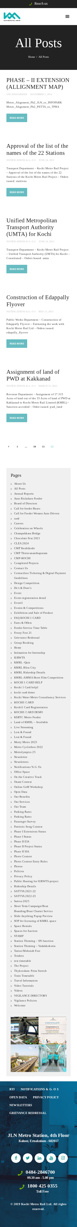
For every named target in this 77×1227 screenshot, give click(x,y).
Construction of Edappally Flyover (37, 300)
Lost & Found (22, 732)
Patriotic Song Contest (28, 826)
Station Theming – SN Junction (34, 940)
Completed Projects (26, 563)
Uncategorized (16, 94)
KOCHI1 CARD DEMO (28, 712)
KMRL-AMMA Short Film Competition (39, 677)
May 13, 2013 (45, 311)
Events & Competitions (29, 607)
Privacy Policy (23, 876)
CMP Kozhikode (24, 548)
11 (44, 446)
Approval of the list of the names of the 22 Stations (37, 149)
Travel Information (26, 980)
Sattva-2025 (22, 901)
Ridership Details (25, 886)
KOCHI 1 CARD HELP (28, 682)
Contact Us (21, 568)
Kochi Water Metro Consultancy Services (40, 697)
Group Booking (24, 642)
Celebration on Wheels (28, 528)
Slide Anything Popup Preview (33, 916)
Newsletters (21, 761)
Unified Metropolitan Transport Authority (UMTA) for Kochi (31, 227)
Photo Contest (23, 856)
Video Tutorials (24, 985)
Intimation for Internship (29, 652)
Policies (19, 871)
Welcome (20, 1005)
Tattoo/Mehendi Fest (27, 950)
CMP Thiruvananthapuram (30, 553)
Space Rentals (23, 926)
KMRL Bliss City (25, 667)
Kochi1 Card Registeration (31, 707)
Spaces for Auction (26, 930)
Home (31, 56)
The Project (21, 965)
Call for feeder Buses (27, 508)
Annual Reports (24, 493)
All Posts (19, 488)
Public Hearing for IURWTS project (36, 881)
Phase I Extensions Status (30, 831)
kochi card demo (24, 692)
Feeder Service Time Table (30, 627)
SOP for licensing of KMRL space (35, 920)
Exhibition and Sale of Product (33, 612)
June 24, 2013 (46, 160)
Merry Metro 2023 (25, 742)
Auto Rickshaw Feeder (28, 498)
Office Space (22, 771)
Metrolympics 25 (25, 752)
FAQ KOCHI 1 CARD (27, 617)
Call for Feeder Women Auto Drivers (36, 513)
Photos (18, 866)
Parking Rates (23, 811)
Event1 (18, 602)
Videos (18, 990)
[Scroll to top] (69, 1220)
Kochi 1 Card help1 (26, 687)
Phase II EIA (22, 841)
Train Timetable (24, 975)
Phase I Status (22, 836)
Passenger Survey (25, 821)
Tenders (19, 955)
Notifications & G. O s (21, 160)
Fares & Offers (23, 622)
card (16, 518)
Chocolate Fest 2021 (27, 538)
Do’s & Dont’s (23, 588)
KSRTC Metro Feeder (27, 717)
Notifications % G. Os (27, 767)
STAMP (19, 936)
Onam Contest (23, 781)
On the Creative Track (28, 777)
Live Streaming (23, 727)
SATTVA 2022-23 (25, 896)
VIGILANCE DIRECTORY (30, 995)
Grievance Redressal (27, 637)
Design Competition (27, 583)
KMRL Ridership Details (29, 672)
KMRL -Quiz (22, 662)
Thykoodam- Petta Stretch (30, 970)
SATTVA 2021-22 (25, 891)
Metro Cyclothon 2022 (28, 747)
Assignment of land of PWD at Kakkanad (32, 375)
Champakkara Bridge (27, 533)
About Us (20, 483)
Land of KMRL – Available (31, 722)
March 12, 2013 (47, 386)
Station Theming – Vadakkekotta (35, 946)
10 (35, 446)
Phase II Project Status (28, 846)
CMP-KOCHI (22, 558)
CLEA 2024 (21, 543)
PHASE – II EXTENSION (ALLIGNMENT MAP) (38, 83)
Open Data (20, 791)
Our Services (22, 801)
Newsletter (20, 757)
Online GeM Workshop (28, 786)
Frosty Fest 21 (23, 632)
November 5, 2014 (41, 94)
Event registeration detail (30, 597)
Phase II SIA (21, 851)
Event (18, 593)
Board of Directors (25, 503)
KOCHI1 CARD (24, 702)
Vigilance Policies (25, 1000)
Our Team (20, 806)
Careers (19, 523)
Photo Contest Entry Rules (31, 861)
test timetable (22, 960)
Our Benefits (22, 796)
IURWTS (19, 657)
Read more (17, 117)
